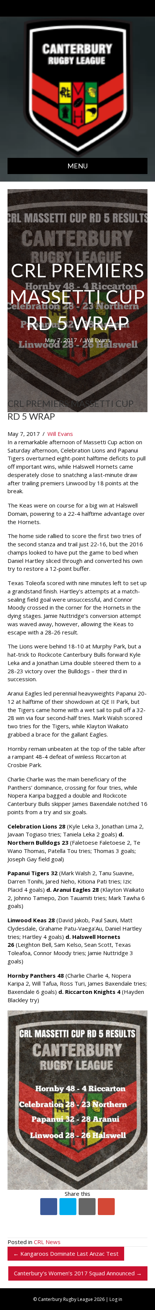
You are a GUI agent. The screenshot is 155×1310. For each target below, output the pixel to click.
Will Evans (97, 340)
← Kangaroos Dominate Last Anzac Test (66, 1253)
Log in (115, 1299)
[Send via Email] (87, 1206)
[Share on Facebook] (48, 1206)
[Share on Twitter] (67, 1206)
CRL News (47, 1242)
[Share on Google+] (106, 1206)
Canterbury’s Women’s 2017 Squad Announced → (78, 1273)
